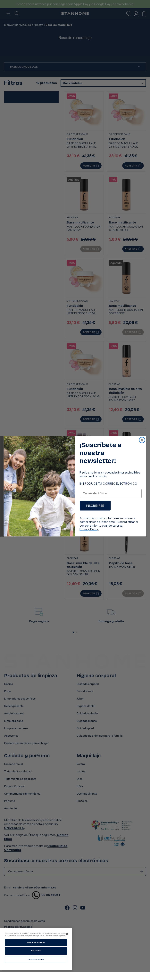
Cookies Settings (36, 959)
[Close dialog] (142, 440)
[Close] (67, 934)
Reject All (36, 951)
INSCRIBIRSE (95, 505)
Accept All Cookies (36, 942)
